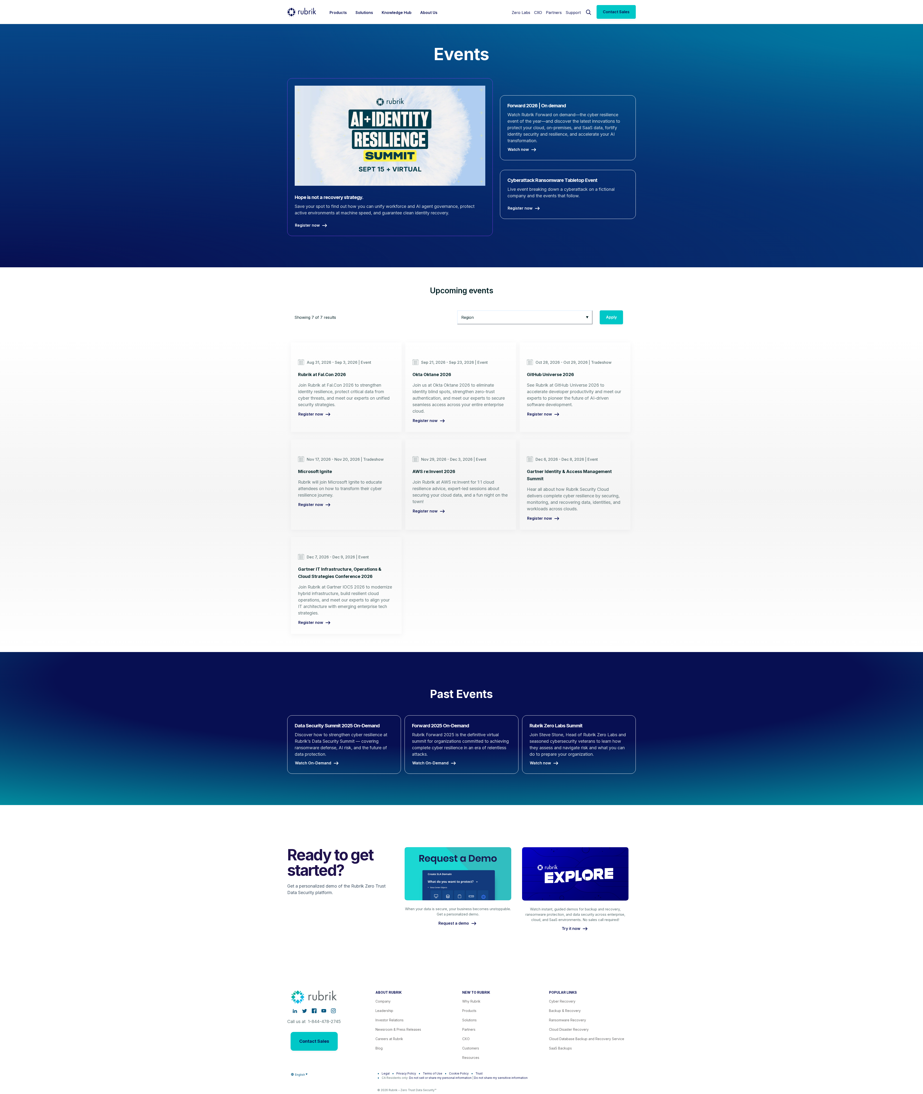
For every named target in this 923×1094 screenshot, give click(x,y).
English (300, 1074)
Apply (611, 317)
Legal (386, 1073)
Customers (470, 1048)
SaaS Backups (560, 1048)
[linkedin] (295, 1010)
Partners (554, 12)
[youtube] (324, 1010)
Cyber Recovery (562, 1001)
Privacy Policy (406, 1073)
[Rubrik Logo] (301, 12)
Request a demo (453, 923)
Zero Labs (521, 12)
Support (573, 12)
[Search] (589, 11)
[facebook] (314, 1010)
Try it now (571, 929)
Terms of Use (432, 1073)
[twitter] (304, 1010)
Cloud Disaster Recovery (569, 1029)
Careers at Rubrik (389, 1039)
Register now (310, 414)
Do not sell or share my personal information (440, 1078)
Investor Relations (389, 1020)
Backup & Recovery (565, 1011)
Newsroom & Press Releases (398, 1029)
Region (467, 317)
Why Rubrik (471, 1001)
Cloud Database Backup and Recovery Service (586, 1039)
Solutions (469, 1020)
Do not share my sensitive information (501, 1078)
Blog (379, 1048)
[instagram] (333, 1010)
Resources (470, 1058)
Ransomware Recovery (567, 1020)
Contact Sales (616, 11)
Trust (479, 1073)
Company (383, 1001)
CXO (538, 12)
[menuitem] (338, 12)
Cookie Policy (459, 1073)
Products (469, 1011)
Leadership (384, 1011)
